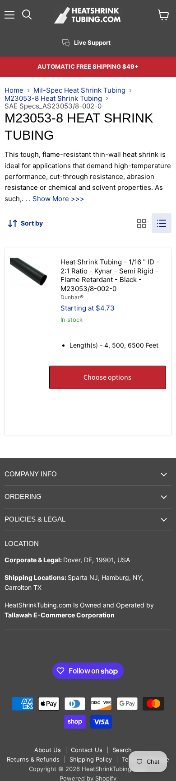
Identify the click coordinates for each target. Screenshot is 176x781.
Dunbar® (71, 297)
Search (122, 749)
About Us (47, 749)
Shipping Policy (90, 759)
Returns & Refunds (33, 759)
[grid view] (142, 223)
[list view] (161, 223)
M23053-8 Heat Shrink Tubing (53, 98)
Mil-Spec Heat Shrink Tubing (79, 90)
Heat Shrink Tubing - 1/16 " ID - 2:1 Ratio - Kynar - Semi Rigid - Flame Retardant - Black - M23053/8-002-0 (109, 275)
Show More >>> (58, 198)
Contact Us (86, 749)
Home (14, 90)
